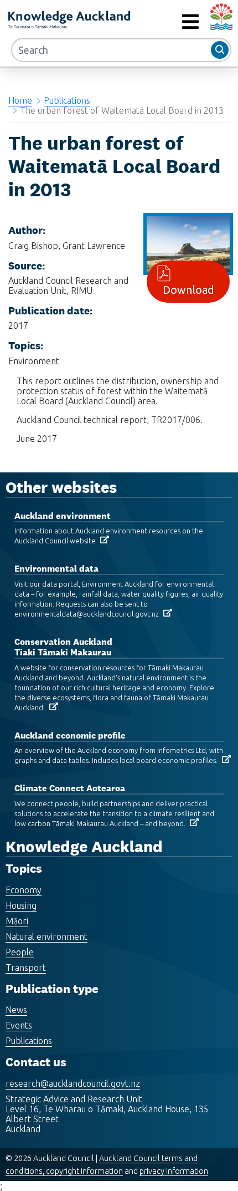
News (16, 1010)
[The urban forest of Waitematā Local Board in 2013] (188, 243)
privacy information (173, 1171)
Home (20, 100)
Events (19, 1025)
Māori (17, 921)
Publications (67, 100)
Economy (24, 890)
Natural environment (46, 936)
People (20, 952)
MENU (165, 22)
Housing (21, 905)
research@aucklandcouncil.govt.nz (73, 1083)
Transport (26, 968)
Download (188, 289)
